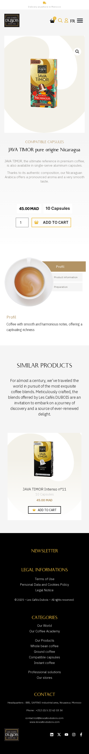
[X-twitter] (59, 734)
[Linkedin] (51, 734)
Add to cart (55, 222)
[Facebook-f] (81, 734)
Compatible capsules (44, 141)
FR (72, 21)
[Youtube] (66, 734)
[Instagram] (73, 734)
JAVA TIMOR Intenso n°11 (44, 489)
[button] (80, 20)
